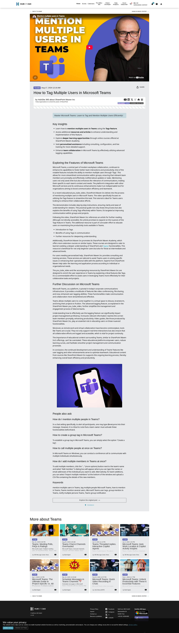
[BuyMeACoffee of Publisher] (135, 100)
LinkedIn (110, 617)
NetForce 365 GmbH (124, 609)
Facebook (111, 609)
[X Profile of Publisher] (132, 100)
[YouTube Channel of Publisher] (125, 100)
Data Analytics (116, 3)
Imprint (92, 611)
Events (84, 3)
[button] (141, 5)
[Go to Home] (23, 4)
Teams (105, 246)
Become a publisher (96, 616)
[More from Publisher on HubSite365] (142, 99)
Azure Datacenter (124, 3)
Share (142, 87)
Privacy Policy (94, 609)
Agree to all (8, 628)
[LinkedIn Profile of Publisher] (128, 100)
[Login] (161, 4)
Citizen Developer (107, 3)
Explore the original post (88, 500)
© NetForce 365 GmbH (36, 613)
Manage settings (21, 628)
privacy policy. (133, 625)
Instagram (111, 612)
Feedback (90, 505)
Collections (91, 3)
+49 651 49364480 (123, 616)
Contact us (93, 614)
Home (78, 3)
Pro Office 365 (99, 3)
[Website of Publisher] (138, 100)
